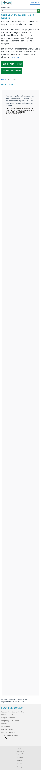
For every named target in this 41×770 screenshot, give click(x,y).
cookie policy (16, 57)
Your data (19, 763)
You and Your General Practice (12, 712)
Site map (19, 766)
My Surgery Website (19, 754)
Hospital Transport (8, 717)
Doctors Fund (6, 723)
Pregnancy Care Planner (10, 720)
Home (3, 79)
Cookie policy (19, 760)
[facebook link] (5, 738)
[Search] (38, 11)
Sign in (19, 749)
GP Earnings (5, 726)
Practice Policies (7, 729)
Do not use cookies (12, 71)
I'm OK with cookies (12, 64)
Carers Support (7, 715)
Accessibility (19, 757)
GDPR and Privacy (8, 732)
